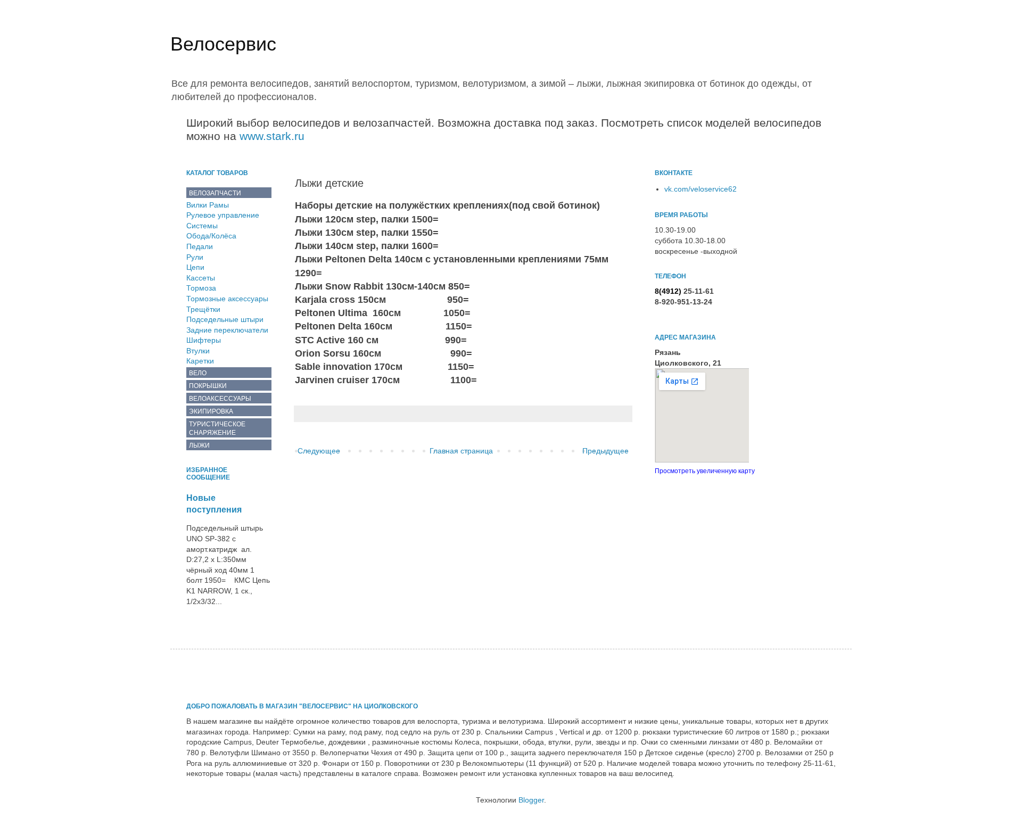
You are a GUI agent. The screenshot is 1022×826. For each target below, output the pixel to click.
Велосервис (223, 44)
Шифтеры (203, 340)
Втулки (198, 350)
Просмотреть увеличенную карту (705, 470)
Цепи (195, 267)
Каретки (200, 361)
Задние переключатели (227, 330)
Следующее (319, 451)
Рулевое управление (222, 215)
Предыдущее (605, 451)
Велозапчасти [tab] (215, 193)
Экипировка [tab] (211, 411)
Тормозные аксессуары (227, 298)
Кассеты (200, 278)
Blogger (531, 800)
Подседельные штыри (224, 319)
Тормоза (201, 288)
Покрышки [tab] (208, 386)
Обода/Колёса (211, 236)
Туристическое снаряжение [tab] (217, 428)
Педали (199, 246)
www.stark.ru (272, 136)
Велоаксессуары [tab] (220, 398)
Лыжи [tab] (199, 445)
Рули (194, 257)
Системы (202, 225)
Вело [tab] (198, 373)
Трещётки (203, 309)
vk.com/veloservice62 (700, 189)
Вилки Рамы (207, 205)
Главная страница (461, 451)
